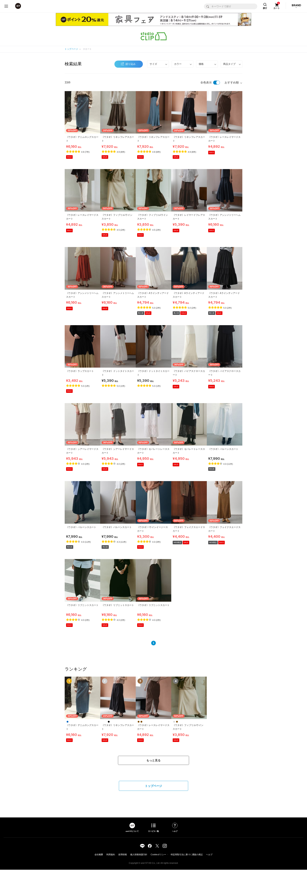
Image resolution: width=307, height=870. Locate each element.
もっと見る (153, 760)
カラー (178, 64)
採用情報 (122, 854)
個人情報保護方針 (138, 854)
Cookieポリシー (158, 854)
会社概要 (99, 854)
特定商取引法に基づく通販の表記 (187, 854)
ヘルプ (209, 854)
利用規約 (110, 854)
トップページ (71, 49)
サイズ (153, 64)
